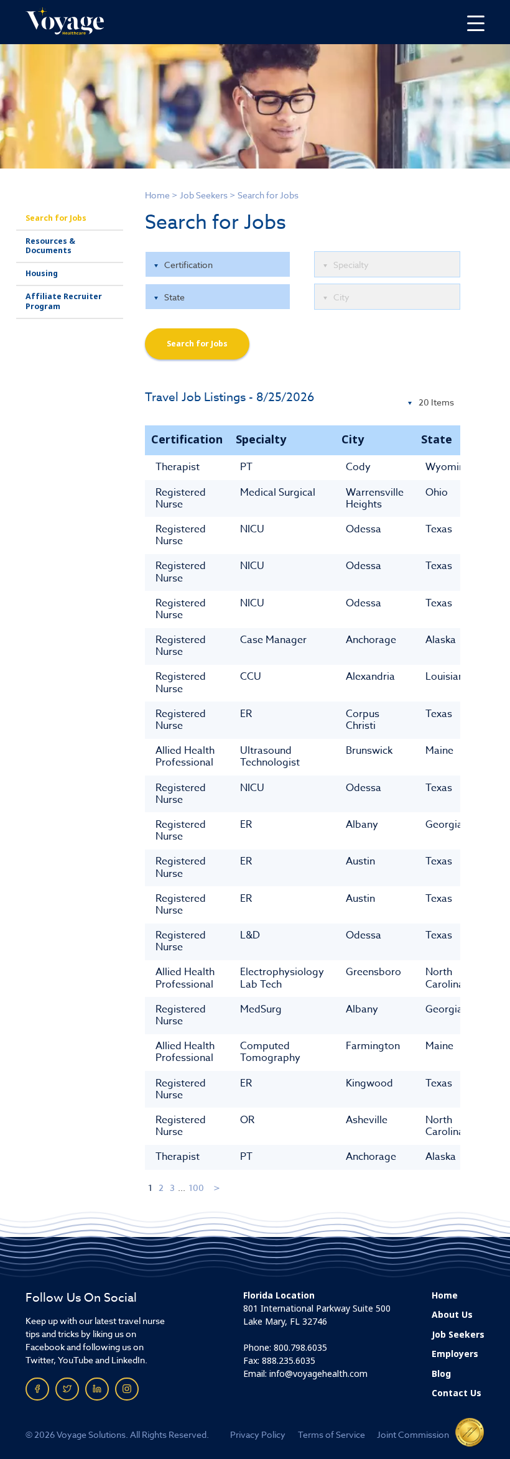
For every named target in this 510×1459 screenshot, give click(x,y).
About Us (452, 1314)
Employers (455, 1354)
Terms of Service (331, 1434)
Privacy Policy (257, 1434)
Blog (441, 1374)
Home (157, 195)
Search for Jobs (56, 218)
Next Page (217, 1187)
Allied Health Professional (185, 756)
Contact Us (456, 1393)
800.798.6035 (300, 1347)
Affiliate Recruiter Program (64, 301)
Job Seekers (204, 195)
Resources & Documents (50, 246)
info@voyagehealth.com (318, 1374)
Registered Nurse (180, 498)
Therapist (177, 467)
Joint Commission (413, 1434)
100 (196, 1187)
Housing (42, 273)
